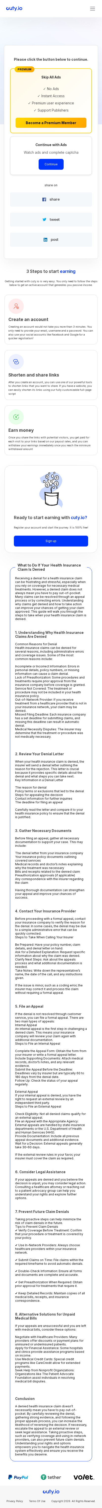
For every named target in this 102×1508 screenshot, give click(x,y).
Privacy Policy (14, 1501)
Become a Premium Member (51, 123)
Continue (51, 164)
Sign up (51, 541)
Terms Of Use (37, 1501)
